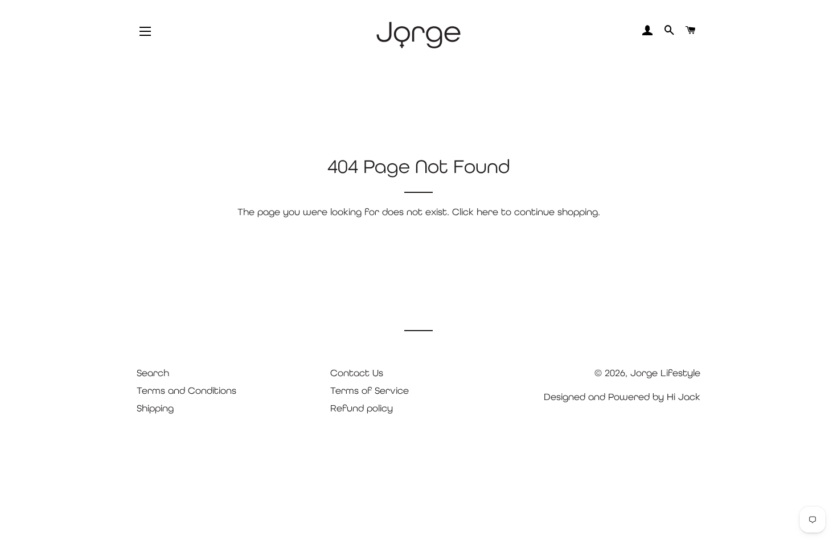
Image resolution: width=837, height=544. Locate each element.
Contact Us (356, 372)
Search (153, 372)
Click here (475, 211)
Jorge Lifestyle (665, 372)
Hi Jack (683, 396)
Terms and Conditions (186, 390)
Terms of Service (369, 390)
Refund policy (361, 408)
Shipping (155, 408)
